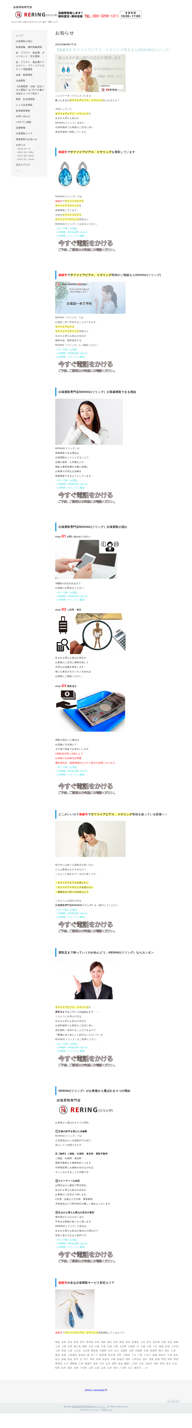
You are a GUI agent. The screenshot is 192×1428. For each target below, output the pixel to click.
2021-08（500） (26, 155)
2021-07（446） (26, 159)
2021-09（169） (26, 152)
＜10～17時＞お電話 (66, 228)
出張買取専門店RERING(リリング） (89, 1406)
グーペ (96, 1409)
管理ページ (107, 1409)
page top (174, 1401)
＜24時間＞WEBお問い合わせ (71, 232)
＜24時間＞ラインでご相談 (70, 235)
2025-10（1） (24, 148)
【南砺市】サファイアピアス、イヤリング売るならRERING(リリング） (113, 50)
